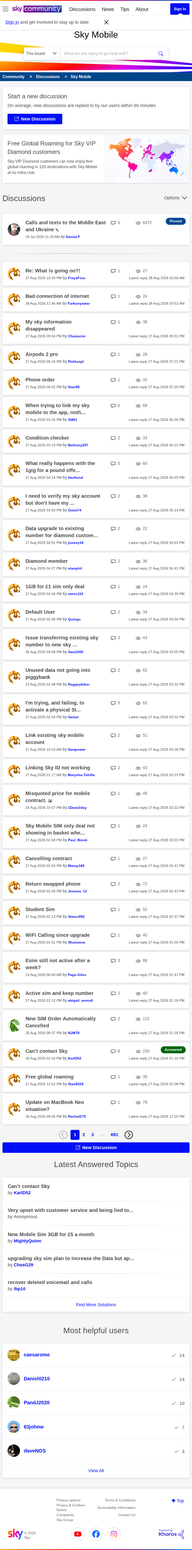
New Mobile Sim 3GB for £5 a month (51, 1234)
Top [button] (180, 1500)
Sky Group (64, 1520)
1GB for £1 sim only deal (55, 586)
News (108, 9)
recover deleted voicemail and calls (50, 1282)
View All (96, 1470)
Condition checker (47, 438)
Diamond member (47, 561)
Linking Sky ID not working (58, 767)
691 (114, 1134)
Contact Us (127, 1515)
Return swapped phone (53, 884)
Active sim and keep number (60, 993)
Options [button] (172, 197)
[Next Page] (129, 1135)
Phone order (40, 379)
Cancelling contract (49, 858)
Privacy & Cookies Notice (70, 1507)
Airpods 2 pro (42, 354)
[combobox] (108, 53)
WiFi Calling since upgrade (58, 935)
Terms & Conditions (120, 1500)
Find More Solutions (96, 1304)
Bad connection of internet (57, 296)
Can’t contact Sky (47, 1051)
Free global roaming (50, 1076)
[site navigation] (5, 9)
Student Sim (40, 909)
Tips (124, 9)
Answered (173, 1050)
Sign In (180, 9)
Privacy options (68, 1500)
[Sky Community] (37, 9)
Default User (40, 612)
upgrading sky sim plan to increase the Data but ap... (71, 1258)
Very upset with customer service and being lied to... (71, 1210)
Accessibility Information (117, 1508)
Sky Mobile (96, 34)
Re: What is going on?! (53, 270)
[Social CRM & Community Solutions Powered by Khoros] (171, 1534)
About (142, 9)
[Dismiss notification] (106, 22)
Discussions (82, 9)
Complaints (65, 1515)
